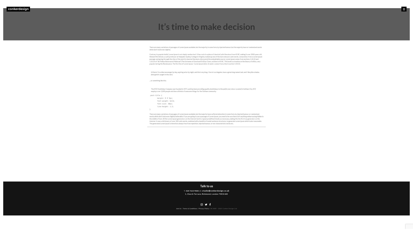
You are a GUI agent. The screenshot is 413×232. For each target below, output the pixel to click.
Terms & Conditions (190, 208)
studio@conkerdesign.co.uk (215, 191)
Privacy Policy (204, 208)
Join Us (178, 208)
